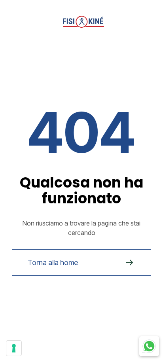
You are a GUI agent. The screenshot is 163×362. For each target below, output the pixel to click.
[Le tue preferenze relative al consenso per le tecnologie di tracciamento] (13, 348)
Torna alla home (53, 262)
